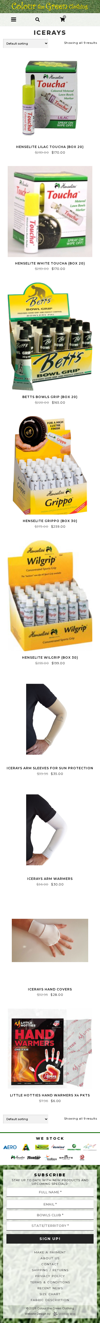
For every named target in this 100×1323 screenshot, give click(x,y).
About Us (50, 1258)
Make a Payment (50, 1252)
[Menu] (13, 19)
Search (37, 16)
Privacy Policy (50, 1276)
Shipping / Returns (50, 1270)
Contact (50, 1264)
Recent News (50, 1288)
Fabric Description (50, 1300)
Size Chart (50, 1294)
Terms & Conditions (50, 1282)
